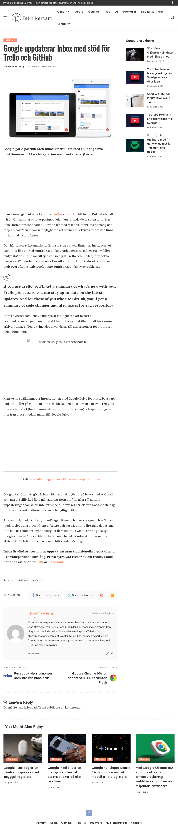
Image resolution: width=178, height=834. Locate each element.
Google (24, 580)
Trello (56, 214)
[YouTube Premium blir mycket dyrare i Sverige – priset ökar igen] (135, 77)
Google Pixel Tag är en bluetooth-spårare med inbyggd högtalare (21, 772)
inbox (38, 580)
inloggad (30, 707)
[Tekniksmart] (32, 18)
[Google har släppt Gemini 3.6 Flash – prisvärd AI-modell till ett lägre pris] (111, 748)
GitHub (72, 214)
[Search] (172, 18)
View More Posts (101, 613)
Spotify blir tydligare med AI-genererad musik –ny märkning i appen (158, 144)
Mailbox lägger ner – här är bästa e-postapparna (67, 479)
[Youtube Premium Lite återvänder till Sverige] (135, 120)
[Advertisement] (60, 186)
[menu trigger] (7, 18)
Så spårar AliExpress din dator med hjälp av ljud (160, 52)
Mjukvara (10, 40)
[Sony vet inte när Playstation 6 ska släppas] (135, 100)
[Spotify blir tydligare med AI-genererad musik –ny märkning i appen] (135, 145)
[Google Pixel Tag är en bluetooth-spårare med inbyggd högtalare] (22, 748)
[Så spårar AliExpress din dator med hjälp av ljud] (135, 54)
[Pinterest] (102, 595)
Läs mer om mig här (45, 645)
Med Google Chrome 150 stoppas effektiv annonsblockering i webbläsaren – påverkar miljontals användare (154, 777)
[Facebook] (173, 3)
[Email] (112, 595)
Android (56, 562)
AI (110, 759)
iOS (40, 562)
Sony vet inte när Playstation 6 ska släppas (158, 98)
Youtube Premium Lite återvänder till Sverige (160, 118)
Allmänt (12, 759)
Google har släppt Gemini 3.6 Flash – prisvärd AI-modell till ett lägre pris (111, 772)
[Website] (108, 653)
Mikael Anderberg (13, 66)
